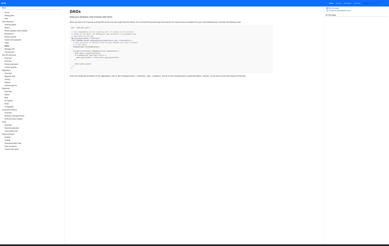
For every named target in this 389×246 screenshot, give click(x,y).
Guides (338, 3)
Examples (347, 3)
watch (87, 64)
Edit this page (333, 8)
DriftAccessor (77, 38)
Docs (331, 3)
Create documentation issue (339, 10)
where (83, 57)
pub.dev (357, 3)
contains (108, 57)
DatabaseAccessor (96, 40)
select (88, 53)
